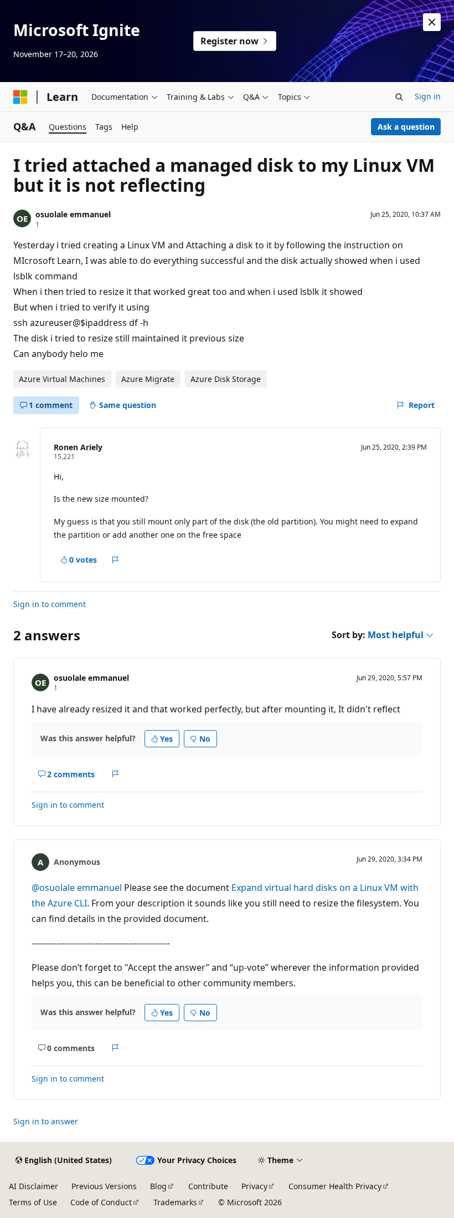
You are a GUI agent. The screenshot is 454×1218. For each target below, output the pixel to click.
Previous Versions (104, 1186)
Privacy (254, 1186)
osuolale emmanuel (73, 214)
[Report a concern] (115, 560)
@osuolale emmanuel (78, 887)
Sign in (428, 96)
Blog (158, 1186)
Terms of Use (33, 1202)
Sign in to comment (49, 604)
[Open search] (399, 97)
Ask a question (406, 126)
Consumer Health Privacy (334, 1186)
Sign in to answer (45, 1121)
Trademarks (175, 1202)
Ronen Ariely (78, 447)
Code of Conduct (101, 1202)
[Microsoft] (20, 97)
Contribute (208, 1186)
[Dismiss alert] (432, 22)
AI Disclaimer (33, 1186)
